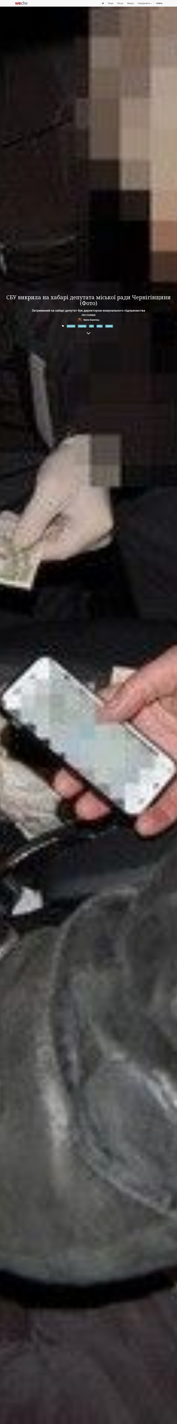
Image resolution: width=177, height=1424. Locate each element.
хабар (99, 326)
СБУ (91, 326)
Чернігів (109, 326)
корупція (82, 326)
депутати (71, 326)
